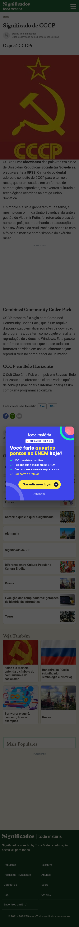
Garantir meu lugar (37, 484)
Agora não (39, 493)
